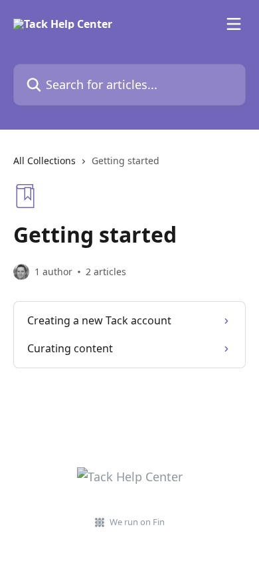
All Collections (44, 160)
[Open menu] (234, 24)
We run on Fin (137, 522)
